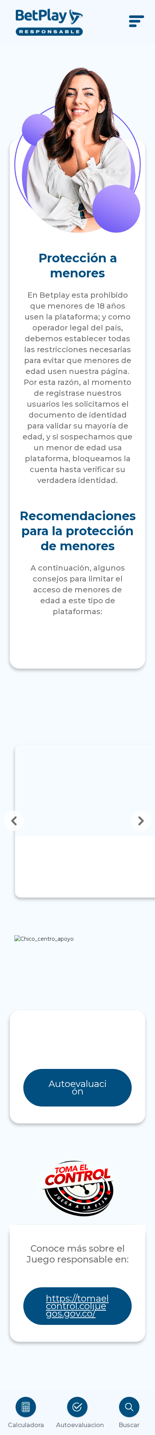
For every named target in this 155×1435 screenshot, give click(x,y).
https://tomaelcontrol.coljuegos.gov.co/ (77, 1306)
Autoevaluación (78, 1087)
